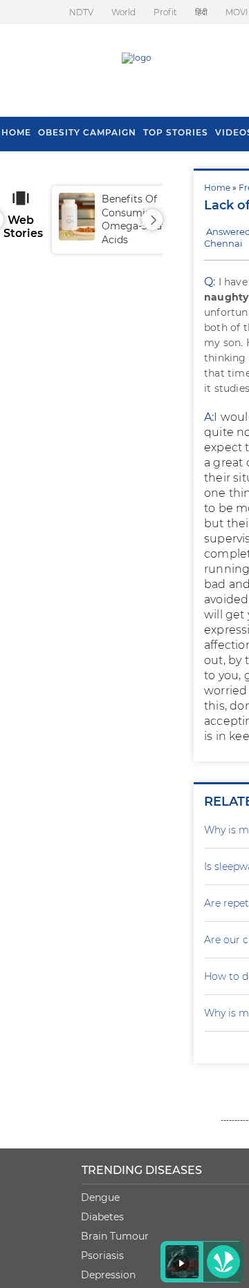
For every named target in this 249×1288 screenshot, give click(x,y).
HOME (16, 132)
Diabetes (102, 1217)
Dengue (100, 1197)
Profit (165, 12)
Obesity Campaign (87, 132)
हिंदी (201, 12)
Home (217, 187)
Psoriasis (102, 1255)
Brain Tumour (115, 1236)
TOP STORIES (175, 132)
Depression (108, 1275)
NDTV (81, 12)
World (123, 12)
